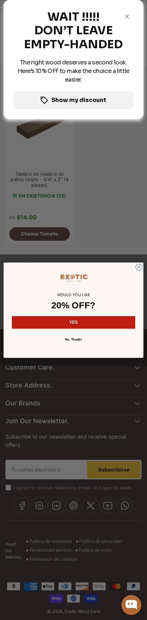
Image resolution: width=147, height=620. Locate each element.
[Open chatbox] (131, 605)
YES (73, 322)
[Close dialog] (139, 267)
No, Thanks (73, 339)
